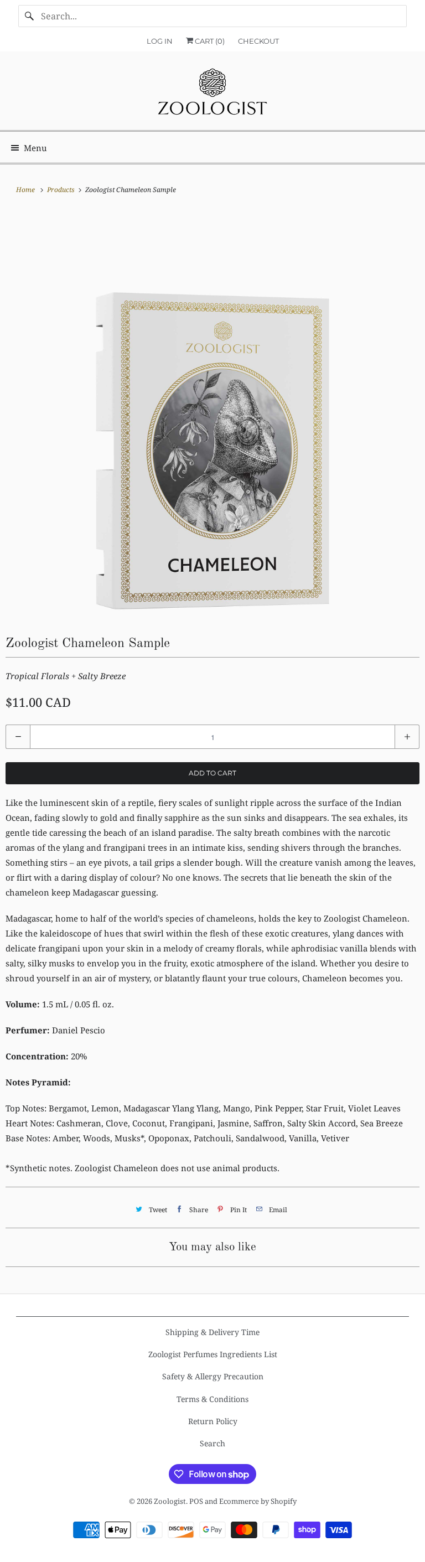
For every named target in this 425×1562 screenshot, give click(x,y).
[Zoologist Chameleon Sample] (212, 414)
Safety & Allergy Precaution (212, 1376)
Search (212, 1443)
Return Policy (212, 1421)
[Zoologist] (212, 95)
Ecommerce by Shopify (258, 1501)
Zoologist (170, 1501)
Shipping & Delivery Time (212, 1332)
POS (196, 1501)
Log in (160, 41)
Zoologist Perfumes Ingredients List (212, 1354)
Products (61, 189)
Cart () (209, 41)
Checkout (258, 41)
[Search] (29, 16)
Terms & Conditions (212, 1399)
